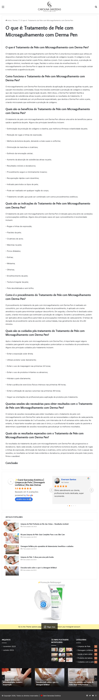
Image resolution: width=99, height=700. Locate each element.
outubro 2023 (8, 650)
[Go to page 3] (73, 505)
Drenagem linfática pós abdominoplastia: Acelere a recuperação (12, 682)
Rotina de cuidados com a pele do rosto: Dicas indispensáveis (81, 683)
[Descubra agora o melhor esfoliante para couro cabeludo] (62, 655)
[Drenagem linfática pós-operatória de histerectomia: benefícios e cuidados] (12, 549)
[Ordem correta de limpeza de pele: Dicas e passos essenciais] (54, 649)
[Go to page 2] (71, 505)
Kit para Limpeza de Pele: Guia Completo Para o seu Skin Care (43, 534)
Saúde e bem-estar (85, 654)
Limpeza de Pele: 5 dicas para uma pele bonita (37, 557)
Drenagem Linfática (85, 650)
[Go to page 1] (69, 505)
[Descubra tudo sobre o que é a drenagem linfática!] (12, 571)
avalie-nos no (22, 499)
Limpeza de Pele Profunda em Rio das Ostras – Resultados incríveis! (45, 524)
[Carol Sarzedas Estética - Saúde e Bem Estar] (49, 7)
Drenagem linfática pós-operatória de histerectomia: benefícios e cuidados (47, 546)
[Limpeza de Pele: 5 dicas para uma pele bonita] (12, 560)
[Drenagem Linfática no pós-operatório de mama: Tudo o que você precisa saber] (54, 659)
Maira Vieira (67, 479)
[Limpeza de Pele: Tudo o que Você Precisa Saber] (69, 649)
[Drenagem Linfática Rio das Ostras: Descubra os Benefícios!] (69, 660)
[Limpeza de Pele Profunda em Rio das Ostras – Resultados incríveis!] (12, 527)
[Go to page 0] (67, 505)
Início (9, 20)
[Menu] (3, 7)
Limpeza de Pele (84, 646)
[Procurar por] (96, 7)
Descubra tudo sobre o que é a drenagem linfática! (39, 568)
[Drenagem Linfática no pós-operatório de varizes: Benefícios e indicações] (69, 655)
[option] (16, 677)
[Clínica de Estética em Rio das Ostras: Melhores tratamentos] (62, 660)
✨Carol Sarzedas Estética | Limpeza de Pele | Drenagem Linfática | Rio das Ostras (30, 482)
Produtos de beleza (85, 658)
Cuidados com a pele (86, 662)
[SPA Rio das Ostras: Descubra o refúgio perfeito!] (62, 650)
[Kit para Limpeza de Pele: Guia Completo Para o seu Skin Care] (12, 538)
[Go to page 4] (75, 505)
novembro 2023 (9, 646)
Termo (15, 20)
